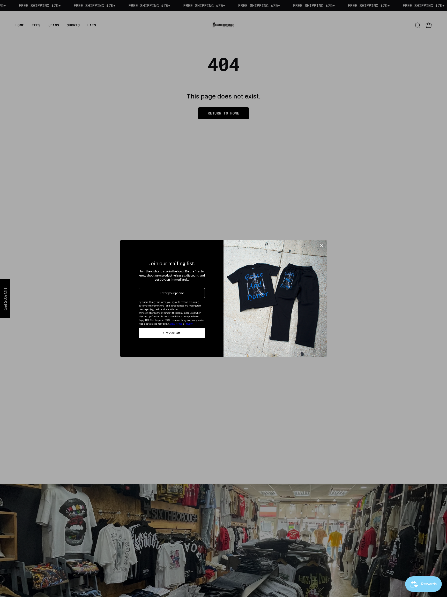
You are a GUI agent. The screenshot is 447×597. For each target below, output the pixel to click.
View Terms (176, 323)
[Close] (322, 245)
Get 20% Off (171, 333)
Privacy (189, 323)
